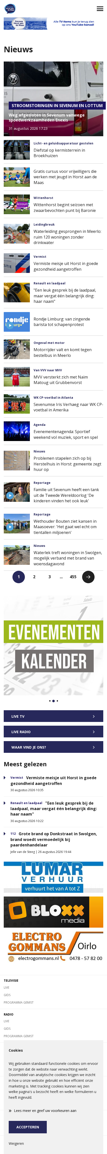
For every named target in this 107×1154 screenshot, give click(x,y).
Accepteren (27, 1127)
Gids (7, 995)
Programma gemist (19, 1002)
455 (73, 576)
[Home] (27, 8)
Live (6, 987)
